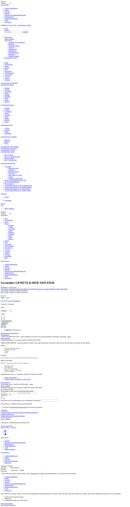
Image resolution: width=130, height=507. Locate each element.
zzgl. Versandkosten (14, 301)
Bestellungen (12, 51)
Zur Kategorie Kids (6, 125)
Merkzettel (11, 54)
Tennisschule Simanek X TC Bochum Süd (17, 189)
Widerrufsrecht (9, 17)
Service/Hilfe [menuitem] (13, 13)
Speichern (4, 410)
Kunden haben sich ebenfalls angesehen (26, 412)
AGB (6, 20)
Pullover (7, 102)
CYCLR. (7, 249)
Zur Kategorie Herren (7, 85)
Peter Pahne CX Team (15, 175)
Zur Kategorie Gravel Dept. (9, 148)
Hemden (7, 95)
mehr (69, 336)
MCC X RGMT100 (11, 160)
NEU (6, 218)
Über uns (7, 12)
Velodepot (11, 170)
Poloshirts (7, 96)
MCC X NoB (9, 155)
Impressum (8, 22)
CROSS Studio (9, 246)
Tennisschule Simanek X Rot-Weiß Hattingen (18, 187)
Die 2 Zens (11, 173)
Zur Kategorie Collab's (7, 152)
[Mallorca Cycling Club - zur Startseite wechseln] (16, 25)
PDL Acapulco (9, 184)
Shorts (6, 98)
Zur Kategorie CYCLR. (8, 150)
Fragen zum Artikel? (11, 377)
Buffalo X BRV (9, 158)
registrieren (21, 42)
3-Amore (7, 251)
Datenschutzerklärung (11, 18)
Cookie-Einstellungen (11, 8)
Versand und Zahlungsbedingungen (15, 15)
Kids (6, 242)
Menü (6, 28)
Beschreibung (5, 333)
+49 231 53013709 (6, 426)
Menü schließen (9, 39)
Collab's (7, 253)
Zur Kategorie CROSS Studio (10, 146)
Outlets (7, 10)
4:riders (10, 177)
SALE (6, 222)
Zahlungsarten (12, 49)
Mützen (7, 142)
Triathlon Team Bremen (15, 178)
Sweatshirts (8, 91)
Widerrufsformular (10, 446)
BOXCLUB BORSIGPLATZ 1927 (15, 180)
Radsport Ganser (13, 168)
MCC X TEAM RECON (12, 157)
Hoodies (7, 88)
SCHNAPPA (9, 220)
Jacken (7, 93)
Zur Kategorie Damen (7, 105)
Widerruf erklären (13, 56)
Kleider (7, 118)
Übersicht (11, 44)
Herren (7, 224)
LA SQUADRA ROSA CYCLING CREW (18, 190)
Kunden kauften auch (7, 412)
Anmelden (11, 42)
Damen (7, 241)
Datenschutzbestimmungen (19, 407)
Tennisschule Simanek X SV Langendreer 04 (18, 185)
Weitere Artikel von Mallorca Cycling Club (17, 379)
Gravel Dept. (8, 248)
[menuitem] (67, 8)
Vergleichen (5, 323)
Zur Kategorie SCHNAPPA (9, 83)
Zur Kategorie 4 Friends (8, 163)
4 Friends (7, 254)
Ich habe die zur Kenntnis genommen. (22, 407)
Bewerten (4, 327)
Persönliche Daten (13, 46)
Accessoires (8, 244)
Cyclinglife (8, 166)
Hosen (6, 100)
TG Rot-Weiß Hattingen (12, 182)
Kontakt (7, 13)
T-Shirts (7, 90)
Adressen (11, 47)
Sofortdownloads (13, 53)
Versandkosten (34, 473)
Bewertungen (14, 333)
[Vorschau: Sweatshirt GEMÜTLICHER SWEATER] (17, 289)
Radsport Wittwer (13, 172)
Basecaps (7, 140)
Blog (6, 258)
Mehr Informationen (7, 503)
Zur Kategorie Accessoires (9, 137)
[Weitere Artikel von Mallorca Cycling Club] (8, 287)
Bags (6, 143)
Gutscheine (8, 256)
